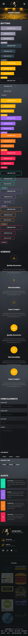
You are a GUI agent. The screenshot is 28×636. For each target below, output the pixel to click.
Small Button (7, 38)
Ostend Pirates (8, 629)
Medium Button (8, 33)
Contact (25, 633)
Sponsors (11, 630)
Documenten (24, 630)
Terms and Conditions (16, 633)
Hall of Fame (17, 630)
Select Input (3, 418)
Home (2, 630)
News (6, 630)
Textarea (3, 427)
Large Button (11, 28)
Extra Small (4, 42)
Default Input (4, 402)
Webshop (3, 633)
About (8, 633)
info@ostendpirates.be (10, 540)
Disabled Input (4, 410)
